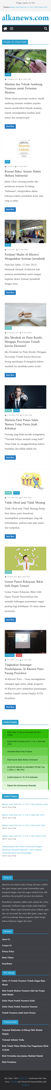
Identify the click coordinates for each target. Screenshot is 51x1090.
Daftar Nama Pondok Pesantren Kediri (18, 1001)
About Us (6, 939)
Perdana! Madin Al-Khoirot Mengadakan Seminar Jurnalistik (25, 257)
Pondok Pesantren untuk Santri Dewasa (19, 1013)
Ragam (8, 74)
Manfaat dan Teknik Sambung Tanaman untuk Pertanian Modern (23, 88)
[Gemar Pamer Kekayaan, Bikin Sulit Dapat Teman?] (25, 558)
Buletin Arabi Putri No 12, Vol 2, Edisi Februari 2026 (25, 804)
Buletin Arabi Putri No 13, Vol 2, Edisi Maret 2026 (28, 7)
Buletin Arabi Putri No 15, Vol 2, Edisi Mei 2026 (23, 815)
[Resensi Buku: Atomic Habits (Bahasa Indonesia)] (25, 148)
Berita (8, 245)
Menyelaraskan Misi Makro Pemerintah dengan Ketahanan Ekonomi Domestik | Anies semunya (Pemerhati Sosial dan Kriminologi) (22, 850)
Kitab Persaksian (9, 1062)
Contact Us (7, 945)
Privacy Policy (8, 951)
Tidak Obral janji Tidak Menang (25, 503)
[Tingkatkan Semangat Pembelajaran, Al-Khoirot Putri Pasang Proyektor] (25, 641)
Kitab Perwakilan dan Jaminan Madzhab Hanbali (22, 1056)
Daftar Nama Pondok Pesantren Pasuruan (19, 1007)
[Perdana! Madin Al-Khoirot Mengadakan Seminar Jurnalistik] (25, 231)
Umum (19, 655)
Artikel (8, 328)
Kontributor (7, 964)
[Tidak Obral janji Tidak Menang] (25, 479)
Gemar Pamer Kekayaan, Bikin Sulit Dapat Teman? (24, 584)
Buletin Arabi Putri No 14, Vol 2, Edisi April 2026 (23, 825)
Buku (7, 162)
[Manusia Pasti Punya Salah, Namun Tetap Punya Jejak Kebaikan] (25, 397)
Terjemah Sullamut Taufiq (13, 1040)
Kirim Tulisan (7, 958)
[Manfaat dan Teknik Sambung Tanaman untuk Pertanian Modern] (25, 61)
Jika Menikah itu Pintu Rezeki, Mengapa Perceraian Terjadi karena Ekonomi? (23, 342)
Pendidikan (9, 655)
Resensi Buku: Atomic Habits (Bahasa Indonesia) (23, 174)
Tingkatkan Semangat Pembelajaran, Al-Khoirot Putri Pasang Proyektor (24, 669)
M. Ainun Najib (26, 79)
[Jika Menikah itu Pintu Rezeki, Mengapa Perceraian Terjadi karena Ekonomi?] (25, 314)
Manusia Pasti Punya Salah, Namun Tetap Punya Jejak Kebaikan (22, 424)
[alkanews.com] (5, 28)
